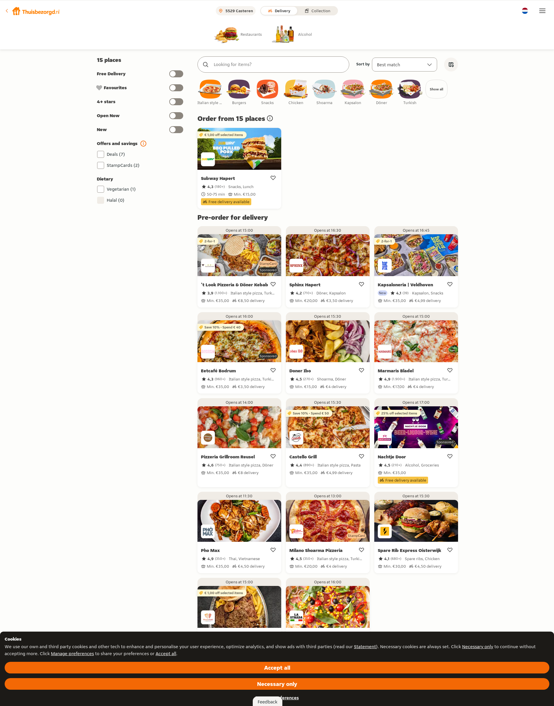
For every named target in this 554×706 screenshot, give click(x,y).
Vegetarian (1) (121, 189)
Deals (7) (116, 154)
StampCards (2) (123, 165)
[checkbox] (210, 93)
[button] (32, 10)
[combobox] (279, 64)
